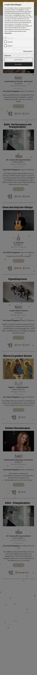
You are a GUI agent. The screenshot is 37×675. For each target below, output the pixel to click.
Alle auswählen (18, 64)
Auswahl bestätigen (18, 59)
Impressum (7, 55)
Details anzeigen (28, 51)
